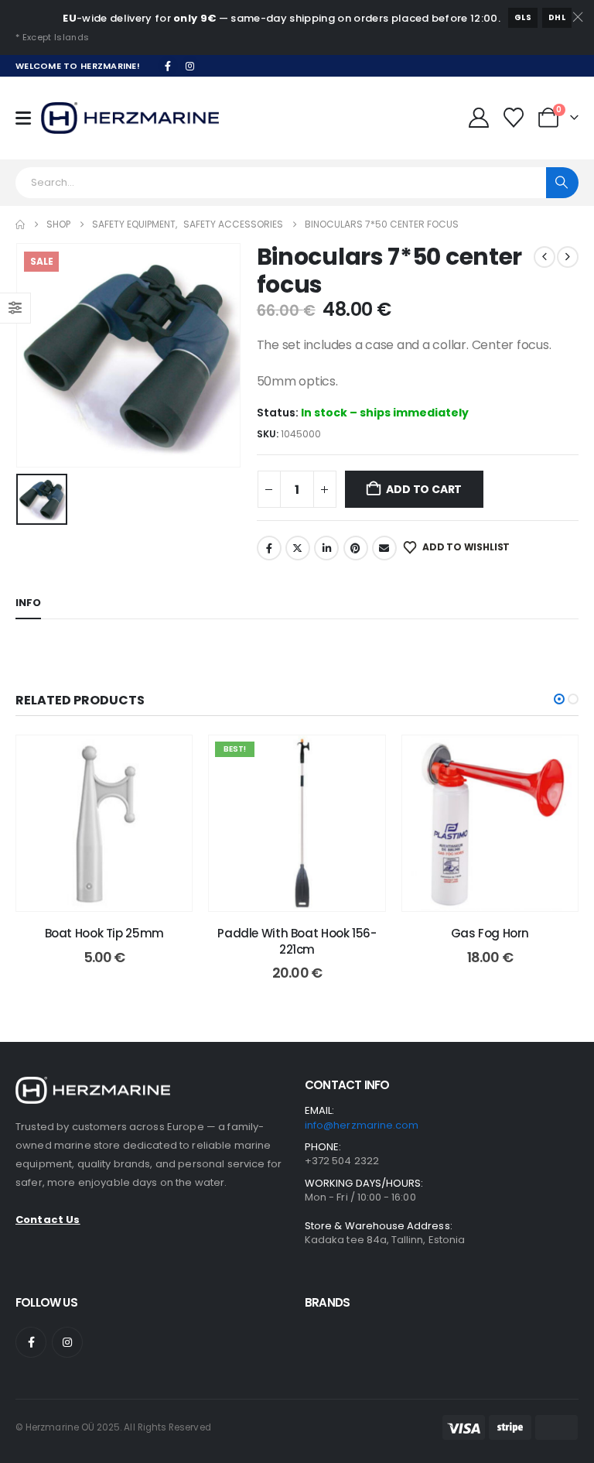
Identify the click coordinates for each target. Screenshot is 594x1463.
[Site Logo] (130, 118)
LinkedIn (326, 548)
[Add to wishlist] (168, 758)
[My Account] (478, 118)
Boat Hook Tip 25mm (104, 933)
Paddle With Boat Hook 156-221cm (296, 941)
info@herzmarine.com (361, 1125)
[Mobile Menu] (28, 118)
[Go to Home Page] (20, 224)
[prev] (544, 257)
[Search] (562, 182)
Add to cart (424, 489)
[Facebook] (168, 66)
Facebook (269, 548)
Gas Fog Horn (490, 933)
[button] (559, 699)
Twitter (297, 548)
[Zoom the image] (92, 1085)
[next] (568, 257)
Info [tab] (28, 602)
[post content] (104, 823)
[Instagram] (190, 66)
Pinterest (355, 548)
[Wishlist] (514, 118)
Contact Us (47, 1219)
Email (384, 548)
